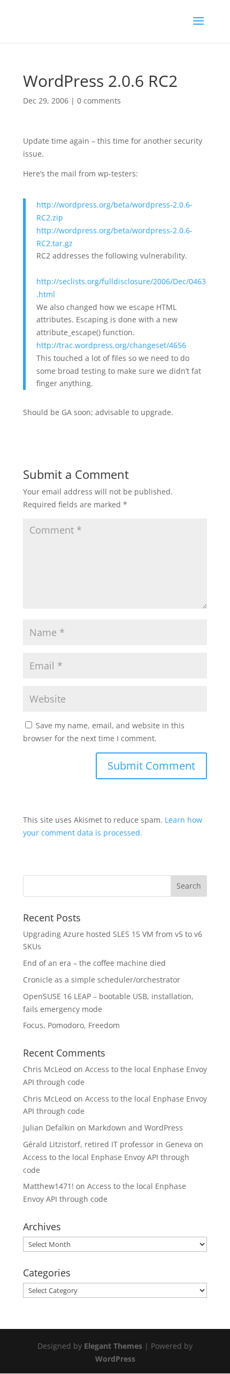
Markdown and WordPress (135, 1127)
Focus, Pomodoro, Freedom (71, 1025)
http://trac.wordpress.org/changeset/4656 (111, 345)
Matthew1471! (48, 1186)
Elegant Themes (113, 1346)
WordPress (115, 1359)
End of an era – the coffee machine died (94, 963)
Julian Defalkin (49, 1127)
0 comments (99, 100)
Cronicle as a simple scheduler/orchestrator (101, 979)
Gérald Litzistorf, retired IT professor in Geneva (107, 1144)
